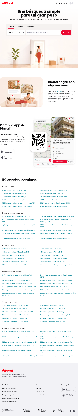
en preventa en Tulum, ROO (17, 350)
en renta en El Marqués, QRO (52, 262)
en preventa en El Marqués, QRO (16, 315)
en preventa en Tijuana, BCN (52, 309)
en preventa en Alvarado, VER (14, 318)
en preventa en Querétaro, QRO (53, 312)
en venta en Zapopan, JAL (14, 193)
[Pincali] (7, 370)
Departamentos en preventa (13, 328)
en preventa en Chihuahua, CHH (15, 321)
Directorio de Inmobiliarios (11, 398)
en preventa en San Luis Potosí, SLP (55, 315)
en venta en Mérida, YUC (14, 190)
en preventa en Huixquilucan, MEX (19, 342)
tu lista (59, 91)
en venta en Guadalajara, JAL (18, 230)
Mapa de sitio (40, 395)
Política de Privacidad (26, 411)
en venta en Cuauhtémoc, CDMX (19, 225)
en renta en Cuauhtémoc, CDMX (19, 287)
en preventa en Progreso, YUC (53, 318)
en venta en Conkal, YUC (52, 193)
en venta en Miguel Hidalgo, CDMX (55, 203)
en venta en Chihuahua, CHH (53, 200)
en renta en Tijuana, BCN (51, 252)
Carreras (38, 388)
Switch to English (61, 3)
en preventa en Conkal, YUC (52, 305)
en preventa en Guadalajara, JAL (19, 337)
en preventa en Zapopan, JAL (52, 321)
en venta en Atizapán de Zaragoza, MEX (18, 203)
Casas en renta (8, 245)
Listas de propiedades (9, 391)
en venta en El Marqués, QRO (53, 197)
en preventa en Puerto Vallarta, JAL (20, 356)
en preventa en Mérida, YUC (15, 305)
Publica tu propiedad (9, 388)
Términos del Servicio (42, 411)
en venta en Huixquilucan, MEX (53, 206)
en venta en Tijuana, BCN (14, 200)
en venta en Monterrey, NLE (15, 197)
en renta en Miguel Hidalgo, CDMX (54, 258)
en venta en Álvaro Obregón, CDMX (17, 206)
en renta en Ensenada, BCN (14, 265)
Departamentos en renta (12, 271)
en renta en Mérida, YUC (14, 249)
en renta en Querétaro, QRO (52, 249)
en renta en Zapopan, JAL (14, 255)
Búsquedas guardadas (9, 395)
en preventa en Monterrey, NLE (15, 309)
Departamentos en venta (12, 213)
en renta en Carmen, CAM (13, 258)
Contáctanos (40, 391)
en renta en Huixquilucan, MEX (18, 290)
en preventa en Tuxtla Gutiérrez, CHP (17, 312)
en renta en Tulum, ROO (54, 287)
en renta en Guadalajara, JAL (56, 283)
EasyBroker (11, 410)
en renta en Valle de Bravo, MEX (15, 252)
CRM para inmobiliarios (9, 402)
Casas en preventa (9, 302)
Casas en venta (8, 187)
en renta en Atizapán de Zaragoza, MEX (56, 265)
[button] (72, 3)
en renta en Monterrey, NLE (52, 255)
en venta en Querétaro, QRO (53, 190)
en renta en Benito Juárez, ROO (15, 262)
